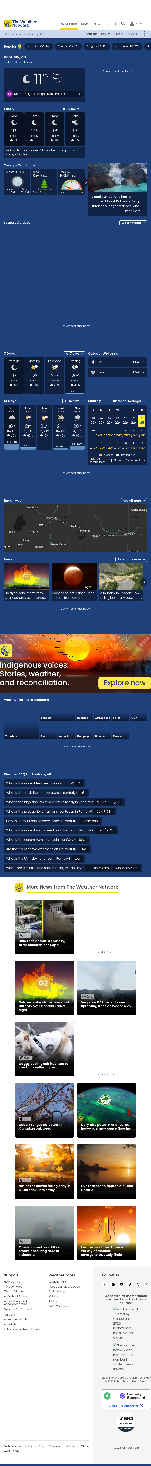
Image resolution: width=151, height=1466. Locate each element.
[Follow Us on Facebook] (105, 1285)
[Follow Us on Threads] (138, 1285)
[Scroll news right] (143, 582)
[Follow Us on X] (147, 1285)
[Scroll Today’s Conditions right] (85, 182)
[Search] (123, 23)
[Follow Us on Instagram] (113, 1285)
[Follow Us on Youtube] (121, 1285)
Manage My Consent (18, 1309)
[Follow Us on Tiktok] (130, 1285)
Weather (18, 34)
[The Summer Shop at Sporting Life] (138, 730)
